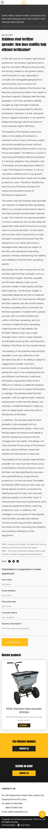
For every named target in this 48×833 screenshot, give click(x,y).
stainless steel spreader (34, 201)
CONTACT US (24, 748)
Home (4, 16)
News (11, 16)
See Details (23, 725)
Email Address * (9, 591)
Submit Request (13, 642)
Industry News (22, 16)
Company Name (9, 613)
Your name (7, 580)
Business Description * (12, 624)
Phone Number (9, 602)
